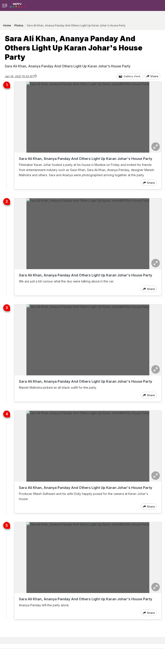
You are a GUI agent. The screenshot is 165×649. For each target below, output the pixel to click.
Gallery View (132, 76)
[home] (17, 4)
